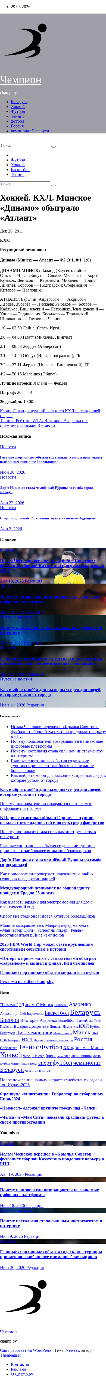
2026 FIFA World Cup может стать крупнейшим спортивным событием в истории (46, 946)
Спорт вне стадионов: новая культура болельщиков (47, 916)
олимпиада (20, 1063)
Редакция (33, 581)
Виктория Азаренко (38, 1020)
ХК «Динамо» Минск (83, 1047)
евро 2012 (63, 1056)
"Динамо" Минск (36, 1004)
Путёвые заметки (16, 617)
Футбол (18, 111)
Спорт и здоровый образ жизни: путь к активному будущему (48, 518)
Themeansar (10, 1355)
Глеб (97, 1021)
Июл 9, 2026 (12, 643)
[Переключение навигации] (2, 141)
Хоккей (18, 106)
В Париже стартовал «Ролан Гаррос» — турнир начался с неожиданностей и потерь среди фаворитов (52, 820)
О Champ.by (22, 1374)
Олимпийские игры (58, 1040)
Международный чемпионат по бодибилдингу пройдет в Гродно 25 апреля (45, 890)
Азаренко (80, 1004)
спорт (45, 1063)
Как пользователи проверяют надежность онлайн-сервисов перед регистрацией (46, 876)
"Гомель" (9, 1004)
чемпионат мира (37, 1070)
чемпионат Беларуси (30, 131)
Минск (82, 1032)
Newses (72, 1350)
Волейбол (66, 1020)
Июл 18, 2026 (13, 612)
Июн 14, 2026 (13, 705)
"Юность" (61, 1005)
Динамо (56, 1027)
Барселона (35, 1014)
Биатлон (9, 1020)
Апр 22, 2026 (12, 502)
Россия (17, 126)
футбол (17, 121)
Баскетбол (20, 169)
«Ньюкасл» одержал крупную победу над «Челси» (49, 1108)
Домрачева (70, 1027)
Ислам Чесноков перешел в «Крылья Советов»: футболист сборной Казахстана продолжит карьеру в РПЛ (52, 565)
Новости (8, 446)
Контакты (20, 1364)
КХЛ (84, 1026)
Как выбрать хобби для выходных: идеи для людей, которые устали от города (50, 692)
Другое (6, 586)
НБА (95, 1033)
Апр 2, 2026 (11, 528)
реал (33, 1063)
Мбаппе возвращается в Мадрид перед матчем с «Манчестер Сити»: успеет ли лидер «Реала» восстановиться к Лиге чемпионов (44, 930)
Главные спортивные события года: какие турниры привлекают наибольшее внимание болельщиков (51, 459)
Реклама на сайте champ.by (27, 981)
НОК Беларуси (10, 1040)
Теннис (17, 116)
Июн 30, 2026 (12, 472)
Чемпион (20, 79)
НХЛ (27, 1039)
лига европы (81, 1056)
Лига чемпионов (34, 1032)
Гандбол (84, 1020)
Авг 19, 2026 (12, 581)
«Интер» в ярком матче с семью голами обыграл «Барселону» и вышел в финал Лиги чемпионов (48, 961)
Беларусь (19, 101)
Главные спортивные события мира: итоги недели (49, 972)
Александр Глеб (13, 1014)
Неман (38, 1040)
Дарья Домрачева (33, 1026)
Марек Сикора (62, 1033)
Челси (27, 1056)
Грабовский (8, 1027)
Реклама (18, 1369)
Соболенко (8, 1048)
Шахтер (38, 1056)
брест (51, 1055)
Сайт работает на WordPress (26, 1350)
